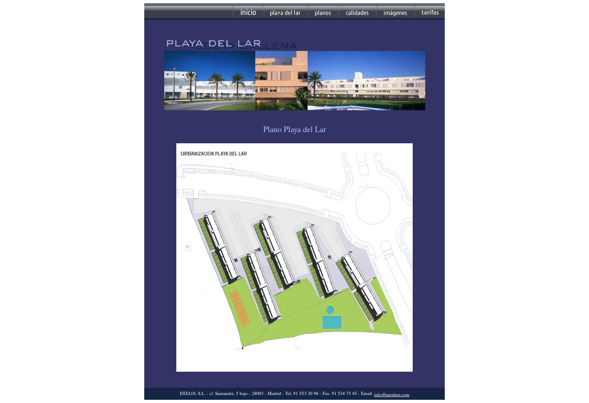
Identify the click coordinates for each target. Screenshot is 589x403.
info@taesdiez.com (391, 394)
